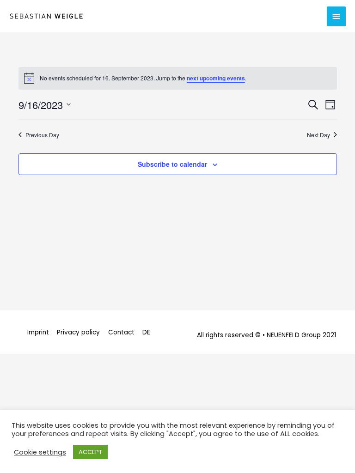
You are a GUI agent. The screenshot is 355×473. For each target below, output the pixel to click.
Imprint (38, 332)
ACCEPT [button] (90, 452)
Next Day (318, 135)
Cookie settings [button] (40, 452)
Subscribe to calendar (172, 164)
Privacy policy (78, 332)
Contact (121, 332)
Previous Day (42, 135)
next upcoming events (216, 78)
